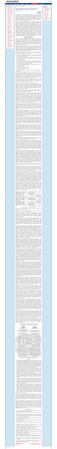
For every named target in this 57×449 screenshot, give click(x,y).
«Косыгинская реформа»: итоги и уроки (46, 11)
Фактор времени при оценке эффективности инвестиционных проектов (10, 28)
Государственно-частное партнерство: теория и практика (10, 8)
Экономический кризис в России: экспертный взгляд (10, 46)
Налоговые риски (9, 48)
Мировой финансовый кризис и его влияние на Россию (10, 14)
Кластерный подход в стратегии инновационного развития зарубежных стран (10, 22)
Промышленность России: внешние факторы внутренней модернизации (19, 444)
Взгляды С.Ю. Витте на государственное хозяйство (47, 19)
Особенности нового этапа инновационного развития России (10, 40)
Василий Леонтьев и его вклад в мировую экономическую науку (47, 9)
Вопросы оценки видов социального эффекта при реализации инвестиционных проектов (10, 37)
